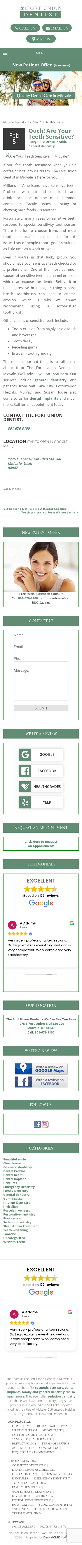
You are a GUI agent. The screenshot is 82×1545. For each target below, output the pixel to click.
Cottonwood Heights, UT (33, 1435)
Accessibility (23, 1448)
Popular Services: (22, 1461)
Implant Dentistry (16, 1202)
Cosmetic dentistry (17, 1167)
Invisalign (10, 1206)
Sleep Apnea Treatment (21, 1226)
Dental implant (14, 1179)
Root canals (12, 1218)
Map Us (42, 39)
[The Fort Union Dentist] (41, 12)
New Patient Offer (41, 65)
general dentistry (50, 380)
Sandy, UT (20, 1439)
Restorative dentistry (19, 1214)
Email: (19, 646)
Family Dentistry (15, 1191)
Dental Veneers (59, 1474)
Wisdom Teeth (14, 1242)
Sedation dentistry (17, 1222)
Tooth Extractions (29, 1483)
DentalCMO (52, 1537)
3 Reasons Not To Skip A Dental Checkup (36, 509)
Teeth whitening (15, 1230)
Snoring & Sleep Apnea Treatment (40, 1509)
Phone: (19, 658)
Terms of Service (55, 1443)
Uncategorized (14, 1238)
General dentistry (41, 146)
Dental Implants (26, 1474)
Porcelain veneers (16, 1210)
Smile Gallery (23, 1526)
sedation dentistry (61, 1396)
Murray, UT (42, 1439)
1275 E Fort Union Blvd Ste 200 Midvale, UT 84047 (41, 1025)
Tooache (9, 1234)
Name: (19, 635)
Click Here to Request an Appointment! (41, 843)
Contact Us (49, 1448)
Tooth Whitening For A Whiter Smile (49, 512)
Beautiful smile (14, 1159)
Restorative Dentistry (31, 1500)
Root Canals (23, 1505)
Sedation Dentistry (55, 1505)
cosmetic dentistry (49, 1387)
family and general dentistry (43, 1392)
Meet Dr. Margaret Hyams (48, 1426)
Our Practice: (19, 1422)
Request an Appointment (33, 1452)
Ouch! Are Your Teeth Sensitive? (51, 133)
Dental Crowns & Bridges (33, 1470)
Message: (21, 670)
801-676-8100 (19, 428)
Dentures (10, 1183)
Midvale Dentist (13, 122)
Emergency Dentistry (19, 1187)
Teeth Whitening (26, 1513)
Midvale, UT (51, 1430)
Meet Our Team (24, 1430)
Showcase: (16, 1522)
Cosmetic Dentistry (28, 1465)
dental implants (44, 398)
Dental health (56, 142)
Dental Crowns (14, 1171)
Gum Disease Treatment (32, 1491)
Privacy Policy (24, 1443)
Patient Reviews (53, 1526)
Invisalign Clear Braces (32, 1496)
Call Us (26, 28)
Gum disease (13, 1198)
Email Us (59, 28)
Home (16, 1426)
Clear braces (12, 1163)
